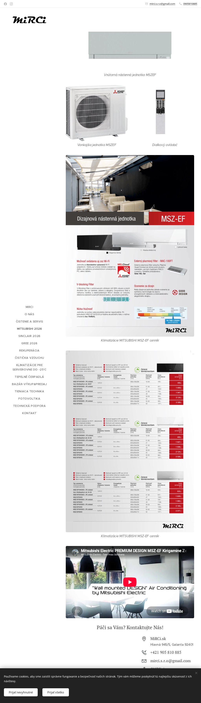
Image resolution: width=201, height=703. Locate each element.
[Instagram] (11, 4)
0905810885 (190, 3)
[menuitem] (29, 307)
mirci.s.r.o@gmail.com (162, 3)
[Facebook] (5, 4)
